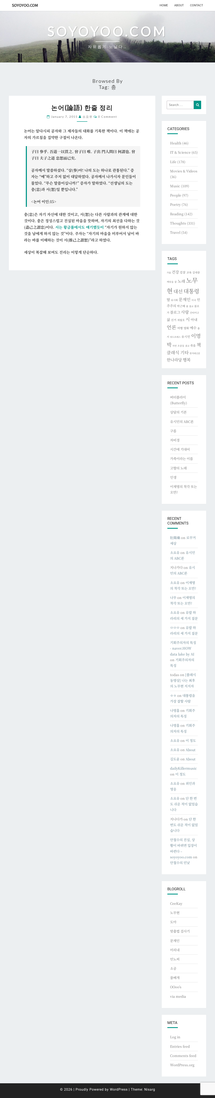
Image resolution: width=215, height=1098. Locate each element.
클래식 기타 (178, 352)
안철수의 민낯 (180, 862)
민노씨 (175, 959)
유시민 (185, 336)
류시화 (174, 300)
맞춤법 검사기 (180, 931)
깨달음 (170, 281)
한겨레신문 (195, 353)
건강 (175, 272)
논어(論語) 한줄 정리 (82, 107)
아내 (194, 319)
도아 (173, 922)
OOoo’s (175, 986)
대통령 (191, 291)
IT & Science (180, 152)
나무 (173, 597)
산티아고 (194, 312)
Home (164, 5)
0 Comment (107, 116)
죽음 (193, 345)
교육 (188, 272)
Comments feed (183, 1055)
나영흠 (175, 710)
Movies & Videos (183, 171)
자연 (174, 345)
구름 (173, 430)
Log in (175, 1037)
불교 (191, 306)
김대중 (196, 272)
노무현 (175, 912)
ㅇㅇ (173, 695)
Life (173, 161)
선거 (173, 320)
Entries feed (180, 1046)
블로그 (175, 312)
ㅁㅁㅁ (175, 627)
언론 (171, 327)
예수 (193, 327)
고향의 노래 (178, 468)
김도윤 (175, 759)
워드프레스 (175, 336)
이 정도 (191, 740)
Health (175, 143)
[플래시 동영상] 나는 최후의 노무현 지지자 (183, 680)
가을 (169, 272)
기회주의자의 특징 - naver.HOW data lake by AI (183, 648)
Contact (196, 5)
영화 (186, 328)
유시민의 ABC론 (182, 421)
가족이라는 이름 (181, 458)
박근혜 (181, 306)
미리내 (175, 949)
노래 (181, 281)
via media (178, 996)
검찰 (183, 272)
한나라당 (174, 359)
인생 (173, 477)
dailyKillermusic (183, 768)
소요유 (88, 116)
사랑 (185, 312)
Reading (177, 213)
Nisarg (149, 1089)
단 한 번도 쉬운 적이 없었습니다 (184, 804)
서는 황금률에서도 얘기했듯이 (79, 227)
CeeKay (176, 903)
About (179, 5)
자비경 (175, 440)
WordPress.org (182, 1064)
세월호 (181, 320)
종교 (187, 345)
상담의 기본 (178, 412)
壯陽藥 (175, 537)
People (175, 195)
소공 (173, 968)
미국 (193, 300)
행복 (187, 360)
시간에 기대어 (180, 449)
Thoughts (178, 223)
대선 (178, 291)
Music (175, 186)
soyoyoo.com (25, 5)
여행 (180, 328)
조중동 (180, 345)
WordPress (119, 1089)
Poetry (175, 204)
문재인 (185, 299)
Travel (175, 232)
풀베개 (175, 977)
